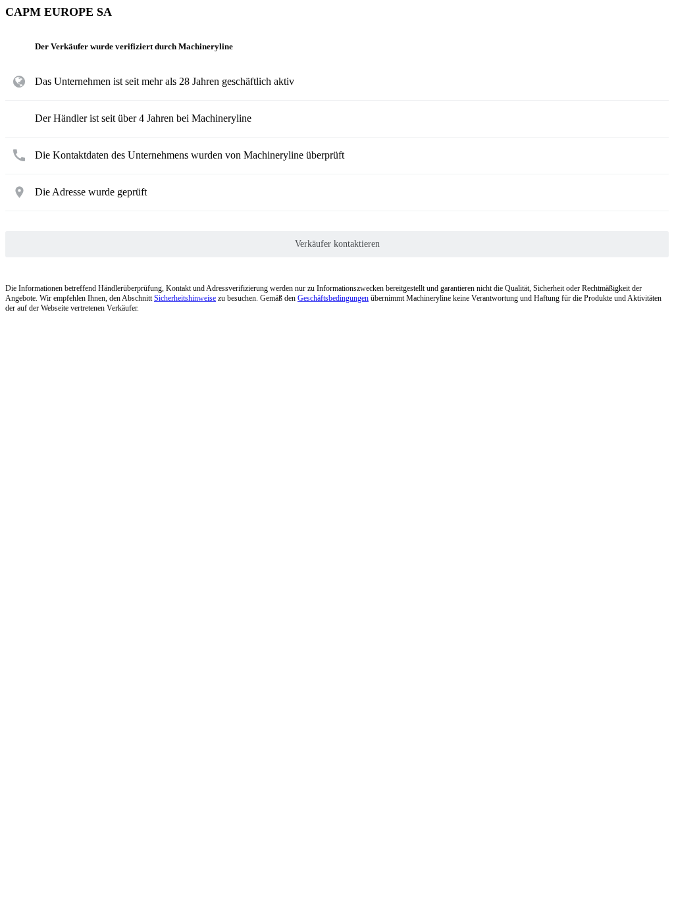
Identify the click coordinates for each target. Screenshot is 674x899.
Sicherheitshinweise (185, 298)
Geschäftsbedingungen (333, 298)
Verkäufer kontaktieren (337, 244)
